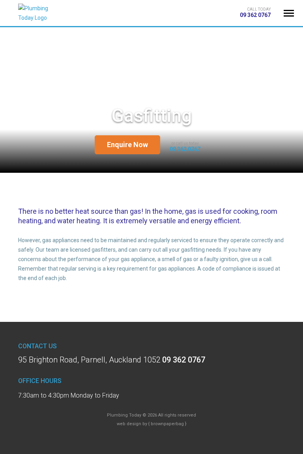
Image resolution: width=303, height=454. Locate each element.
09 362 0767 (255, 15)
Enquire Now (127, 144)
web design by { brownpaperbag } (151, 424)
